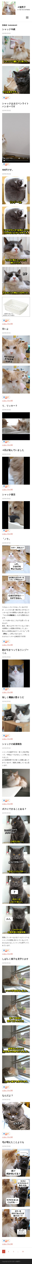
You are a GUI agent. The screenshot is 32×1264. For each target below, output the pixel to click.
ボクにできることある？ (14, 809)
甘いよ (5, 328)
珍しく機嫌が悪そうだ (13, 697)
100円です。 (8, 169)
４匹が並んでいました (13, 450)
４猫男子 (21, 7)
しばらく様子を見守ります (15, 959)
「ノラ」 (6, 539)
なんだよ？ (7, 1095)
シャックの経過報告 (12, 744)
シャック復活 (8, 494)
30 (23, 1251)
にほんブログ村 (7, 324)
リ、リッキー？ (9, 405)
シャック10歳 (8, 29)
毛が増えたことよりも (13, 1142)
